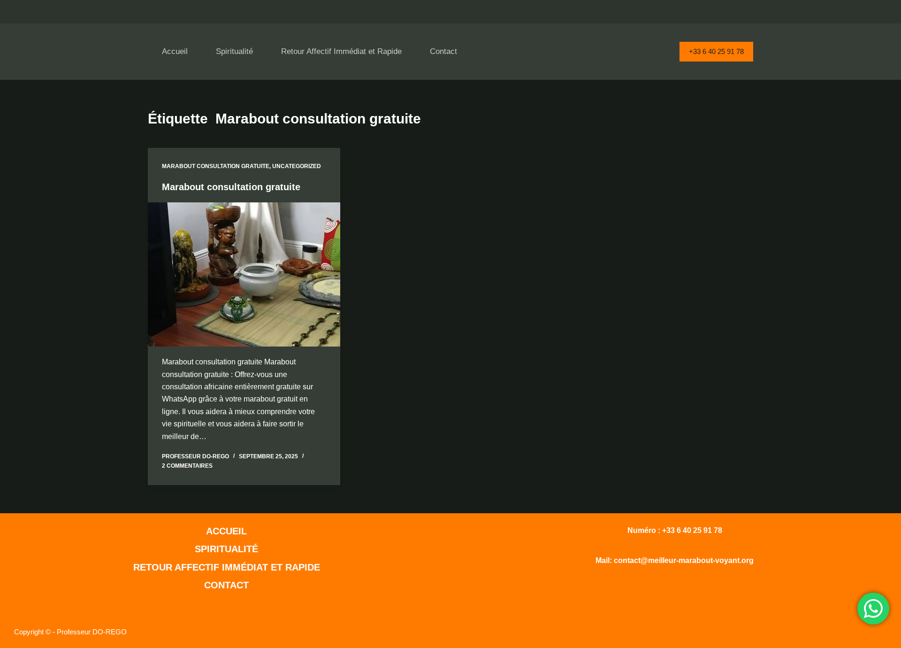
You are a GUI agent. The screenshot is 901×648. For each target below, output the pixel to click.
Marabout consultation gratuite (215, 166)
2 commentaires (187, 466)
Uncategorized (296, 166)
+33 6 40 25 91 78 (716, 51)
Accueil (175, 51)
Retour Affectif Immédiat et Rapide (341, 51)
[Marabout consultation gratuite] (244, 274)
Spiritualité (234, 51)
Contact (443, 51)
